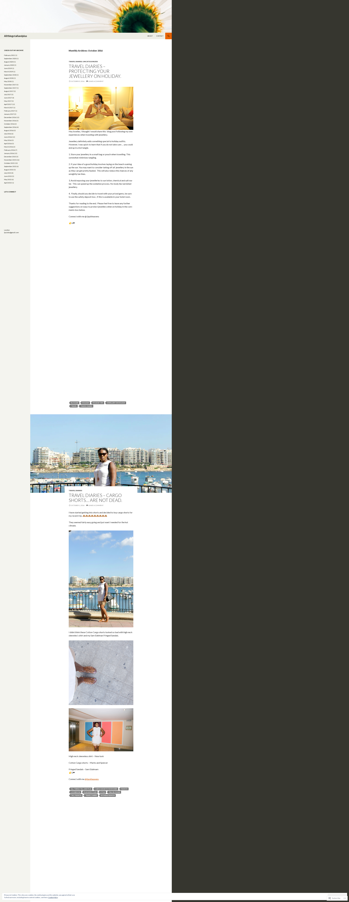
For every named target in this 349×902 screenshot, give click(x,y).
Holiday (85, 403)
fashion (124, 789)
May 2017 (7, 101)
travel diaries (86, 406)
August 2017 (8, 91)
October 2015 (9, 163)
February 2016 (9, 150)
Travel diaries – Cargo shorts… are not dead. (95, 497)
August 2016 (8, 130)
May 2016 (7, 140)
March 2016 (8, 147)
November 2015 (10, 160)
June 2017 (8, 98)
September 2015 (10, 166)
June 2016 (8, 137)
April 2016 (8, 143)
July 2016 (7, 134)
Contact (159, 36)
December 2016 (10, 117)
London (7, 230)
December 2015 (10, 157)
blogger (74, 403)
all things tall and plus (81, 789)
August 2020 (8, 62)
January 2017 (9, 114)
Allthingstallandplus (15, 35)
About (150, 36)
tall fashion (76, 795)
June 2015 (8, 176)
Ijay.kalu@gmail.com (11, 232)
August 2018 (8, 78)
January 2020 (9, 65)
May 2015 (7, 179)
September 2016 (10, 127)
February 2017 (9, 111)
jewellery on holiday (116, 403)
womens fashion (108, 795)
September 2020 (10, 58)
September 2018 (10, 75)
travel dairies (91, 795)
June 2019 (8, 68)
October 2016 (9, 124)
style (102, 792)
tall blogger (114, 792)
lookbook (75, 792)
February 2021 (9, 55)
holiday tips (98, 403)
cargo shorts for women (106, 789)
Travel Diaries (75, 61)
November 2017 (10, 85)
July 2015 (7, 173)
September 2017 (10, 88)
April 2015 (8, 183)
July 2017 (7, 94)
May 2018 (7, 81)
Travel (74, 406)
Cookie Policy (53, 897)
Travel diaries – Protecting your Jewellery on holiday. (95, 71)
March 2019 (8, 72)
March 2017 (8, 108)
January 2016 (9, 153)
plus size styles (90, 792)
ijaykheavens (92, 779)
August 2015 (8, 170)
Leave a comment (95, 81)
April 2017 (8, 104)
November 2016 (10, 121)
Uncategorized (90, 61)
